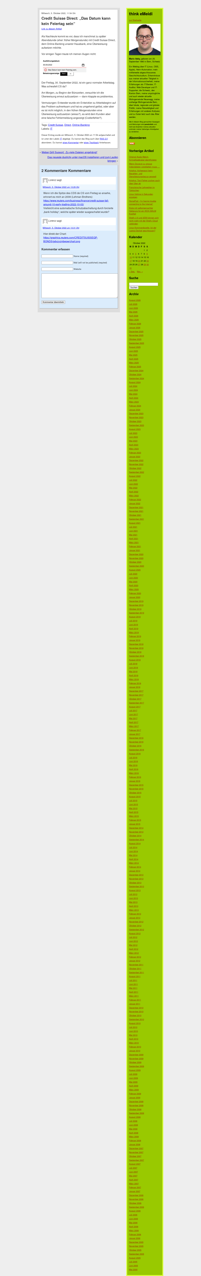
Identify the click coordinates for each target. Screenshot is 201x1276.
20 (139, 260)
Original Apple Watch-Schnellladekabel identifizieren (143, 158)
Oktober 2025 (135, 339)
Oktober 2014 (135, 835)
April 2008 (133, 1132)
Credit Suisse (55, 125)
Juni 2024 (133, 389)
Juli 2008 (133, 1120)
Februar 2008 (135, 1140)
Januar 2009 (134, 1097)
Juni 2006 (133, 1218)
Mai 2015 (133, 808)
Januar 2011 (134, 1003)
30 (148, 264)
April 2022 (133, 491)
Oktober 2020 (135, 561)
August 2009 (135, 1070)
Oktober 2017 (135, 698)
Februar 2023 (135, 452)
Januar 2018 (134, 687)
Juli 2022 (133, 479)
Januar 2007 (134, 1191)
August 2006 (135, 1210)
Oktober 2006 (135, 1203)
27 (139, 264)
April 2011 (133, 991)
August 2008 (135, 1117)
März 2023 (134, 448)
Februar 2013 (135, 913)
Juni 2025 (133, 350)
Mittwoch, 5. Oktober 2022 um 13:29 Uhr (61, 186)
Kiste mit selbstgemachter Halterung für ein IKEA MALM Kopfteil (142, 210)
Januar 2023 (134, 456)
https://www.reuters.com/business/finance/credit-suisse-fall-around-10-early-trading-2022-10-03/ (76, 202)
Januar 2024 (134, 409)
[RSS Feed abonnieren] (132, 143)
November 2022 (136, 464)
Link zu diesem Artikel (51, 28)
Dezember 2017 (136, 690)
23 (148, 260)
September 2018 (136, 655)
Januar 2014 (134, 870)
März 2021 (134, 542)
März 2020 (134, 589)
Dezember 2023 (136, 413)
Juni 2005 (133, 1265)
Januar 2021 (134, 550)
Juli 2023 (133, 433)
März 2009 (134, 1089)
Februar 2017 (135, 730)
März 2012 (134, 952)
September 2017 (136, 702)
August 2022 (135, 476)
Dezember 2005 (136, 1242)
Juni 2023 (133, 436)
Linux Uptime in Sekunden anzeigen (141, 196)
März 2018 (134, 679)
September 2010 (136, 1019)
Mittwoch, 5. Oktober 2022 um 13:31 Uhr (61, 227)
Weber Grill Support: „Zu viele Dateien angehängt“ (69, 152)
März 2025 (134, 362)
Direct (67, 125)
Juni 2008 (133, 1124)
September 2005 (136, 1253)
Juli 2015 (133, 800)
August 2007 (135, 1163)
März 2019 (134, 632)
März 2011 (134, 995)
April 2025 (133, 358)
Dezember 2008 (136, 1101)
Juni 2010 (133, 1031)
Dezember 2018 (136, 644)
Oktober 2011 (135, 968)
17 (131, 260)
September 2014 (136, 839)
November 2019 (136, 605)
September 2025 (136, 343)
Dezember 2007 (136, 1148)
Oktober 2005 (135, 1249)
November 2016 (136, 741)
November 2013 (136, 878)
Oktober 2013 (135, 882)
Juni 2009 (133, 1077)
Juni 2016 (133, 761)
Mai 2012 (133, 945)
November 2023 (136, 417)
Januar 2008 (134, 1144)
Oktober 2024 (135, 374)
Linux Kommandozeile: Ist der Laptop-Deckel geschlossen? (142, 229)
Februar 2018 (135, 683)
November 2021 (136, 511)
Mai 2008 (133, 1128)
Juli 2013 (133, 894)
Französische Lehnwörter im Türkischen (142, 189)
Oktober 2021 (135, 515)
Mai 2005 (133, 1269)
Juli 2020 (133, 573)
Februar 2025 (135, 366)
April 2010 (133, 1038)
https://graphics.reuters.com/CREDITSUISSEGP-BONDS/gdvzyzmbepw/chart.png (70, 239)
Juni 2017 (133, 714)
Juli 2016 (133, 757)
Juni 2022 (133, 483)
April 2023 (133, 444)
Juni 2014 (133, 851)
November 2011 (136, 964)
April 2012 (133, 948)
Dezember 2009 (136, 1054)
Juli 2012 (133, 937)
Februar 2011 (135, 999)
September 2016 (136, 749)
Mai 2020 (133, 581)
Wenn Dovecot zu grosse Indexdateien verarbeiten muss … (144, 165)
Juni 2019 (133, 624)
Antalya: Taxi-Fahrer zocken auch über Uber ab (144, 182)
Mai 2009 (133, 1081)
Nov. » (140, 271)
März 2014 (134, 862)
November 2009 (136, 1058)
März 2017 (134, 726)
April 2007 (133, 1179)
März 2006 (134, 1230)
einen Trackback (91, 142)
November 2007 (136, 1152)
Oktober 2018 (135, 651)
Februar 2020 (135, 593)
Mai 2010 (133, 1035)
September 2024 (136, 378)
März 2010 (134, 1042)
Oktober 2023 (135, 421)
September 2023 (136, 425)
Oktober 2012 (135, 925)
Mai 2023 (133, 440)
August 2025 (135, 347)
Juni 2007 (133, 1171)
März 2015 (134, 816)
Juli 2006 (133, 1214)
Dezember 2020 (136, 554)
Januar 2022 (134, 503)
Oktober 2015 (135, 792)
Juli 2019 (133, 620)
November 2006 (136, 1199)
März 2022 (134, 495)
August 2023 (135, 429)
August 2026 (135, 300)
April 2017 (133, 722)
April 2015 (133, 812)
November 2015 (136, 788)
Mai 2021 (133, 534)
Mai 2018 (133, 671)
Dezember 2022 (136, 460)
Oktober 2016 (135, 745)
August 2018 (135, 659)
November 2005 (136, 1246)
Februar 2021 (135, 546)
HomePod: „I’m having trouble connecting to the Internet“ (142, 202)
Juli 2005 (133, 1261)
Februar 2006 (135, 1234)
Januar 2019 (134, 640)
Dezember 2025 (136, 331)
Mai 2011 (133, 988)
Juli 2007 (133, 1167)
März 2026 (134, 319)
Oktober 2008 (135, 1109)
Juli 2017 (133, 710)
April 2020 (133, 585)
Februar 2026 (135, 323)
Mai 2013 (133, 902)
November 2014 (136, 831)
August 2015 (135, 796)
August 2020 (135, 569)
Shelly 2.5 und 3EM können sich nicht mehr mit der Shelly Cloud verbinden (144, 220)
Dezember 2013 (136, 874)
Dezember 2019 (136, 601)
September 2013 (136, 886)
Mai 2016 (133, 765)
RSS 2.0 (104, 138)
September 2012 (136, 929)
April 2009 (133, 1085)
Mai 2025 (133, 354)
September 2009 (136, 1066)
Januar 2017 (134, 734)
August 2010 (135, 1023)
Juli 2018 (133, 663)
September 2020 (136, 565)
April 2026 (133, 315)
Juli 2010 (133, 1027)
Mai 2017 (133, 718)
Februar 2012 (135, 956)
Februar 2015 (135, 819)
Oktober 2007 (135, 1156)
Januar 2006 (134, 1238)
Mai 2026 (133, 311)
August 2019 (135, 616)
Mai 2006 (133, 1222)
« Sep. (132, 271)
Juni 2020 (133, 577)
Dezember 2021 (136, 507)
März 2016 (134, 773)
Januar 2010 (134, 1050)
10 (131, 257)
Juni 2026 (133, 307)
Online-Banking (81, 125)
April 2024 (133, 397)
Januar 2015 (134, 823)
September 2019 (136, 612)
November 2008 (136, 1105)
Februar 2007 (135, 1187)
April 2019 (133, 628)
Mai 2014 (133, 855)
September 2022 (136, 472)
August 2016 (135, 753)
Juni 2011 (133, 984)
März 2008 (134, 1136)
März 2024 (134, 401)
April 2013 (133, 906)
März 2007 (134, 1183)
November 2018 (136, 647)
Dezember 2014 (136, 827)
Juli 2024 (133, 386)
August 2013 (135, 890)
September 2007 (136, 1160)
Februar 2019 (135, 636)
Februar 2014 (135, 866)
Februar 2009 (135, 1093)
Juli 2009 (133, 1074)
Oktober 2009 (135, 1062)
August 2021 (135, 522)
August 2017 (135, 706)
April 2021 (133, 538)
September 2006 (136, 1207)
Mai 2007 (133, 1175)
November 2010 (136, 1011)
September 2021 (136, 518)
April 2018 (133, 675)
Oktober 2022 (135, 468)
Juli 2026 (133, 304)
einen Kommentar (71, 142)
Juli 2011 (133, 980)
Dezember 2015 (136, 784)
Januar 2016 (134, 780)
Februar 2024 (135, 405)
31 (131, 268)
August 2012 (135, 933)
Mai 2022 (133, 487)
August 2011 (135, 976)
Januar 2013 (134, 917)
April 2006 (133, 1226)
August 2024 (135, 382)
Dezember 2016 (136, 737)
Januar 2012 (134, 960)
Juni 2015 (133, 804)
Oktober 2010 (135, 1015)
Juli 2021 (133, 526)
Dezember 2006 (136, 1195)
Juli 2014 (133, 847)
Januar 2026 (134, 327)
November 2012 (136, 921)
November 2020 (136, 558)
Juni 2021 (133, 530)
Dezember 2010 (136, 1007)
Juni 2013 (133, 898)
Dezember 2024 (136, 370)
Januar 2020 (134, 597)
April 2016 (133, 769)
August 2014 (135, 843)
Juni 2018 (133, 667)
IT (51, 128)
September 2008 (136, 1113)
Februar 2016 (135, 777)
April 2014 (133, 859)
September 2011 (136, 972)
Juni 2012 (133, 941)
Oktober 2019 (135, 608)
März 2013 (134, 909)
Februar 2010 (135, 1046)
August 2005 (135, 1257)
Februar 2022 (135, 499)
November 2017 (136, 694)
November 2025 (136, 335)
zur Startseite (135, 20)
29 (145, 264)
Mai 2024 (133, 393)
